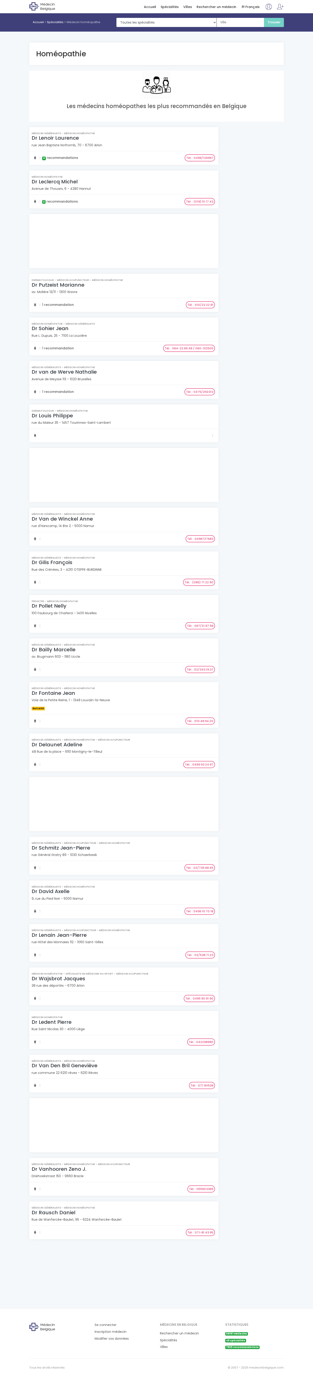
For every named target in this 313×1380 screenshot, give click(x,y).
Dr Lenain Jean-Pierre (59, 935)
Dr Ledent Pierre (51, 1022)
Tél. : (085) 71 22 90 (199, 582)
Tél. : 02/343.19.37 (200, 669)
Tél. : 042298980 (201, 1042)
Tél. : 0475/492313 (199, 392)
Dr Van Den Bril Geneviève (64, 1065)
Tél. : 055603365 (201, 1189)
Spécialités (170, 7)
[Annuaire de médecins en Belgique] (48, 6)
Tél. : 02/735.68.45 (199, 868)
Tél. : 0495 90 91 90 (199, 998)
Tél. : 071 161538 (202, 1085)
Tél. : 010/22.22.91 (200, 305)
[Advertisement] (123, 242)
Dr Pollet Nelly (49, 605)
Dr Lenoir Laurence (55, 137)
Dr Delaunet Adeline (57, 744)
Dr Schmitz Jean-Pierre (61, 847)
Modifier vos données (112, 1339)
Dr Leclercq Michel (55, 181)
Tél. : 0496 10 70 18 (199, 911)
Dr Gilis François (52, 562)
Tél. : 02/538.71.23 (200, 955)
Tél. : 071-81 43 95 (200, 1232)
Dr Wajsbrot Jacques (58, 978)
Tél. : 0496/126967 (199, 158)
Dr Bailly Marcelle (53, 649)
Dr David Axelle (50, 891)
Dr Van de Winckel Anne (62, 518)
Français (252, 7)
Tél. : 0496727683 (200, 539)
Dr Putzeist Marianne (58, 284)
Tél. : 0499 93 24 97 (199, 764)
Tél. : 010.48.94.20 (200, 721)
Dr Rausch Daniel (53, 1212)
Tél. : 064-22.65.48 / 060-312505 (189, 348)
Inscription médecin (110, 1332)
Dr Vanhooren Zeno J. (59, 1169)
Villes (187, 7)
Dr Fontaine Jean (53, 693)
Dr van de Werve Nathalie (64, 371)
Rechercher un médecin (216, 7)
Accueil (150, 7)
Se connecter (105, 1325)
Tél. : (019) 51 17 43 (199, 201)
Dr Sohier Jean (50, 328)
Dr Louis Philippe (52, 415)
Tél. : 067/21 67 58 (200, 626)
